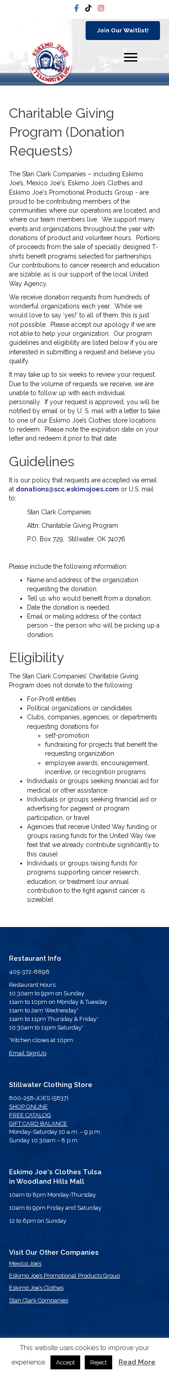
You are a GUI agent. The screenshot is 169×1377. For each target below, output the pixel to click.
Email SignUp (27, 1053)
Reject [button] (98, 1362)
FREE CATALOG (30, 1115)
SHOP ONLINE (28, 1106)
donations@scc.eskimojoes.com (67, 489)
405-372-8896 (29, 971)
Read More (137, 1362)
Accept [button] (65, 1362)
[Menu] (130, 57)
